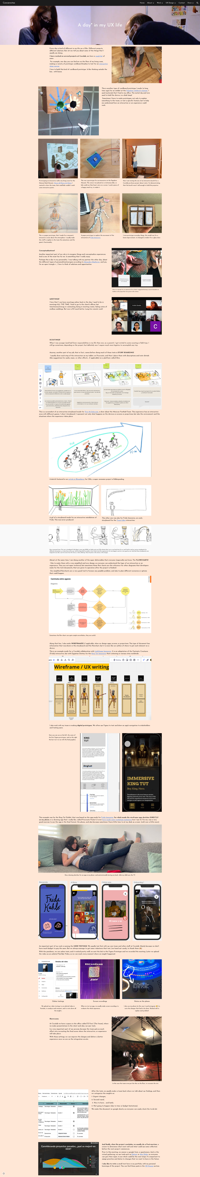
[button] (197, 2)
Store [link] (190, 3)
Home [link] (142, 3)
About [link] (149, 3)
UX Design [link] (170, 3)
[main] (100, 25)
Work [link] (159, 3)
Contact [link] (182, 3)
